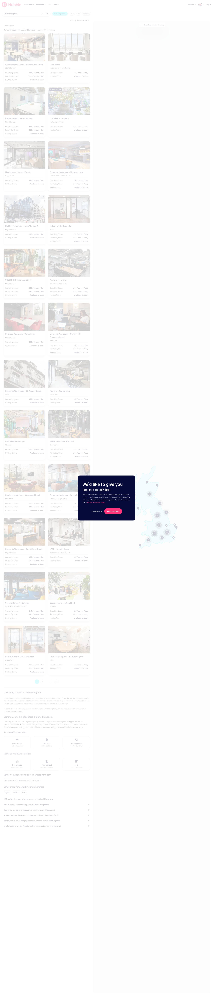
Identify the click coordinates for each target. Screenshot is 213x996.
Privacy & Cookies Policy (96, 502)
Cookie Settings (97, 511)
